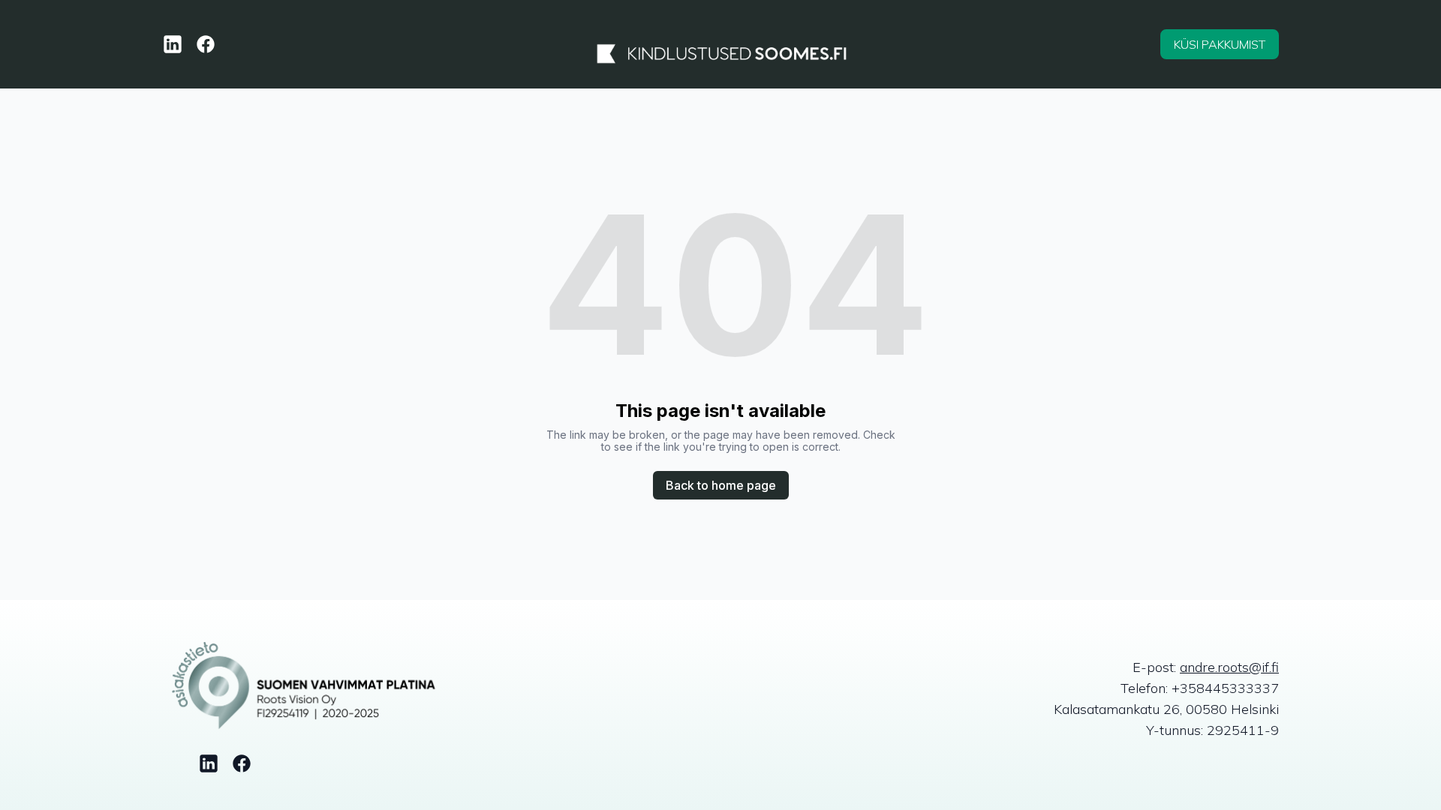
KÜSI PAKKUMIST (1219, 44)
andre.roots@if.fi (1229, 667)
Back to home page (721, 485)
